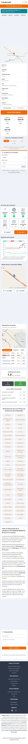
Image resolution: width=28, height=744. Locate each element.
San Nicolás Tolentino (8, 474)
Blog (14, 696)
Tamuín (8, 495)
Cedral (7, 428)
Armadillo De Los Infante (8, 419)
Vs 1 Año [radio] (14, 143)
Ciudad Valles (7, 439)
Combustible (5, 155)
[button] (14, 275)
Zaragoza (8, 522)
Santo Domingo (20, 479)
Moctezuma (8, 456)
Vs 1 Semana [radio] (14, 141)
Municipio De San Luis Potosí (20, 456)
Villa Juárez (8, 518)
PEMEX (3, 358)
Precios (10, 15)
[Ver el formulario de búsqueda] (23, 2)
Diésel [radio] (22, 350)
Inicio (3, 10)
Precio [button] (13, 353)
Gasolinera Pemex (6, 360)
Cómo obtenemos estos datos (14, 172)
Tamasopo (20, 484)
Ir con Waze (22, 291)
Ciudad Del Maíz (8, 435)
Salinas (8, 465)
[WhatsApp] (15, 710)
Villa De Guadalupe (20, 507)
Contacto (14, 672)
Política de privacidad (14, 668)
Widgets (14, 685)
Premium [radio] (16, 350)
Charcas (20, 431)
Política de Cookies (14, 670)
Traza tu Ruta (14, 683)
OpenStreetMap (17, 287)
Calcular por (4, 160)
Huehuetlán (8, 446)
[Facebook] (12, 710)
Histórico (23, 15)
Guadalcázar (20, 443)
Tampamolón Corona (20, 489)
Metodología (14, 702)
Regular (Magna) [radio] (7, 350)
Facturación (8, 108)
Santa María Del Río (8, 479)
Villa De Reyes (7, 514)
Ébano (20, 439)
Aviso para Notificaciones (14, 666)
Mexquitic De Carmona (20, 451)
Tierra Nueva (8, 499)
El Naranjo (7, 443)
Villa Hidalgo (20, 514)
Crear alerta (22, 232)
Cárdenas (7, 424)
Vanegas (20, 499)
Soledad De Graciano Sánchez (7, 484)
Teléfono (21, 108)
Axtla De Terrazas (20, 419)
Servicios (16, 15)
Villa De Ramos (20, 510)
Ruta (24, 358)
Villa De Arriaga (8, 507)
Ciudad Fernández (20, 435)
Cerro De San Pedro (8, 431)
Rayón (7, 461)
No (6, 228)
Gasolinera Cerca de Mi (14, 679)
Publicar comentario (14, 648)
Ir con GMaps (8, 291)
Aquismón (20, 415)
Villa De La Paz (7, 510)
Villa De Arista (20, 503)
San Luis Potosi (9, 10)
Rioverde (20, 461)
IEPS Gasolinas (14, 681)
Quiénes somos (14, 704)
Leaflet (11, 287)
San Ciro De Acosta (20, 465)
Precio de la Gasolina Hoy (14, 691)
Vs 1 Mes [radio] (21, 141)
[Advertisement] (14, 31)
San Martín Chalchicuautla (20, 469)
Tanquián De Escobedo (20, 494)
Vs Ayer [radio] (6, 141)
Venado (8, 503)
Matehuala (20, 446)
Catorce (20, 424)
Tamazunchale (7, 489)
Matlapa (8, 451)
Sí (21, 228)
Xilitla (20, 518)
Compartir (8, 232)
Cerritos (16, 10)
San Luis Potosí (8, 469)
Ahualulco (7, 415)
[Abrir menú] (26, 2)
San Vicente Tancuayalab (20, 474)
